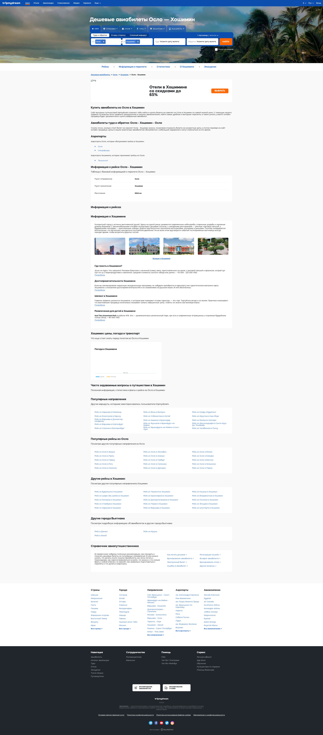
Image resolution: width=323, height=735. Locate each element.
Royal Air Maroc (211, 625)
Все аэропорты (182, 631)
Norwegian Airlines (212, 608)
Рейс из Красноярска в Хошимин (158, 496)
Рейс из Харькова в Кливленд (108, 412)
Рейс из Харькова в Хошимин (108, 508)
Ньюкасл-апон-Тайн (128, 622)
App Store (201, 660)
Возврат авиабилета (209, 558)
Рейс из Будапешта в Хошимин (109, 492)
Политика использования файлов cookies (173, 715)
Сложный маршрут (138, 35)
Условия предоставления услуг (111, 715)
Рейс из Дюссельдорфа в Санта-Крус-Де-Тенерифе (209, 424)
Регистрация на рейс (209, 555)
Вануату (94, 622)
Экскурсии (95, 670)
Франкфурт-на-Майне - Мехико (158, 601)
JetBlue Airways (211, 612)
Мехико (122, 625)
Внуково (179, 627)
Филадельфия (125, 608)
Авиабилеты (96, 657)
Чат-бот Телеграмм (170, 660)
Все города (124, 629)
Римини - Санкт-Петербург (159, 628)
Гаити (93, 605)
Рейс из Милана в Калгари (204, 420)
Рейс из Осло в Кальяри (203, 456)
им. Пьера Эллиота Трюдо (187, 602)
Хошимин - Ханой (155, 625)
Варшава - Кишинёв (156, 606)
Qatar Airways (210, 622)
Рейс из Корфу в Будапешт (204, 412)
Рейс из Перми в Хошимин (155, 504)
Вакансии (130, 660)
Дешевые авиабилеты (100, 75)
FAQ (163, 657)
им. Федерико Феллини (186, 624)
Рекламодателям (133, 657)
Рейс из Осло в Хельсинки (204, 464)
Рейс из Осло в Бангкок (202, 460)
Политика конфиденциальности (140, 715)
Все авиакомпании (212, 629)
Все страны (96, 629)
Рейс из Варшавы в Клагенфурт (109, 424)
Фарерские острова (100, 615)
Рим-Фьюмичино (183, 598)
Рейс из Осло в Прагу (104, 456)
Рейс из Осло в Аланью (154, 456)
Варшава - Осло (154, 618)
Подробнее (100, 275)
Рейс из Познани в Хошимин (205, 500)
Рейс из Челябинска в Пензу (205, 428)
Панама (94, 608)
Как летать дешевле (176, 555)
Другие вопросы (207, 566)
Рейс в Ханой (101, 535)
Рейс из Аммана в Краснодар (156, 420)
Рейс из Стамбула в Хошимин (108, 504)
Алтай (122, 598)
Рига (178, 614)
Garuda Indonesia (211, 595)
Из (93, 42)
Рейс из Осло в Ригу (104, 464)
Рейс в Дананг (101, 531)
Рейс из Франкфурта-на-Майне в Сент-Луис (161, 428)
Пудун (178, 621)
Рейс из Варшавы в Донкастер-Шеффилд (109, 420)
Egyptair (207, 598)
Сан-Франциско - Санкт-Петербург (158, 596)
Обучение (201, 663)
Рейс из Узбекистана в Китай (156, 416)
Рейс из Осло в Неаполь (106, 468)
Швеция (94, 595)
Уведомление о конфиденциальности (209, 715)
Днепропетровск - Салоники (155, 610)
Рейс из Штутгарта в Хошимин (206, 508)
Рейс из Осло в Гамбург (154, 460)
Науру (93, 612)
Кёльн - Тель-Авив (155, 632)
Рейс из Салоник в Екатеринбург (109, 428)
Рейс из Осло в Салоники (155, 464)
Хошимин (124, 75)
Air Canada (209, 602)
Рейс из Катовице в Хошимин (108, 500)
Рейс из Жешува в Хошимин (205, 504)
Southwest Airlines (212, 605)
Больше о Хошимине (161, 258)
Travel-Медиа (97, 673)
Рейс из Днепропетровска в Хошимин (160, 500)
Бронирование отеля (209, 562)
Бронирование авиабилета (180, 558)
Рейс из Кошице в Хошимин (204, 492)
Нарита (179, 610)
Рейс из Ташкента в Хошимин (156, 492)
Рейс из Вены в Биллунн (154, 412)
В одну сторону (118, 35)
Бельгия (94, 602)
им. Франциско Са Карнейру (184, 606)
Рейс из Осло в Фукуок (105, 452)
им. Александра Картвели (187, 595)
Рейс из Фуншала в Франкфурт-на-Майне (159, 424)
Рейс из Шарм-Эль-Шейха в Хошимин (112, 496)
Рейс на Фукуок (150, 531)
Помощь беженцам (205, 670)
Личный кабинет (204, 657)
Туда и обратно (100, 35)
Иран (93, 625)
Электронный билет (176, 562)
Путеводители (97, 676)
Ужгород (123, 595)
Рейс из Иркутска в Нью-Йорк (205, 416)
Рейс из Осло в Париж (202, 468)
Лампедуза (124, 612)
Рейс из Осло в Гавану (105, 460)
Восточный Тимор (99, 618)
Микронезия (96, 598)
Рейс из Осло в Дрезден (154, 468)
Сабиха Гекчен (182, 617)
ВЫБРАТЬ (220, 91)
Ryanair (207, 618)
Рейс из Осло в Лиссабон (155, 452)
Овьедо (122, 615)
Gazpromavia (210, 615)
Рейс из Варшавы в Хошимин (156, 508)
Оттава (122, 602)
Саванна (123, 605)
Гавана (122, 618)
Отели (94, 667)
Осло (115, 75)
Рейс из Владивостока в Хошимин (207, 496)
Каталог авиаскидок (100, 660)
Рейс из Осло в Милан (202, 452)
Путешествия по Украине (208, 667)
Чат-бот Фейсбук (169, 663)
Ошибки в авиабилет (177, 566)
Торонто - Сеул (154, 621)
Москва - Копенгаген (157, 615)
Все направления (155, 635)
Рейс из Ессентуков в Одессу (108, 416)
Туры (93, 663)
